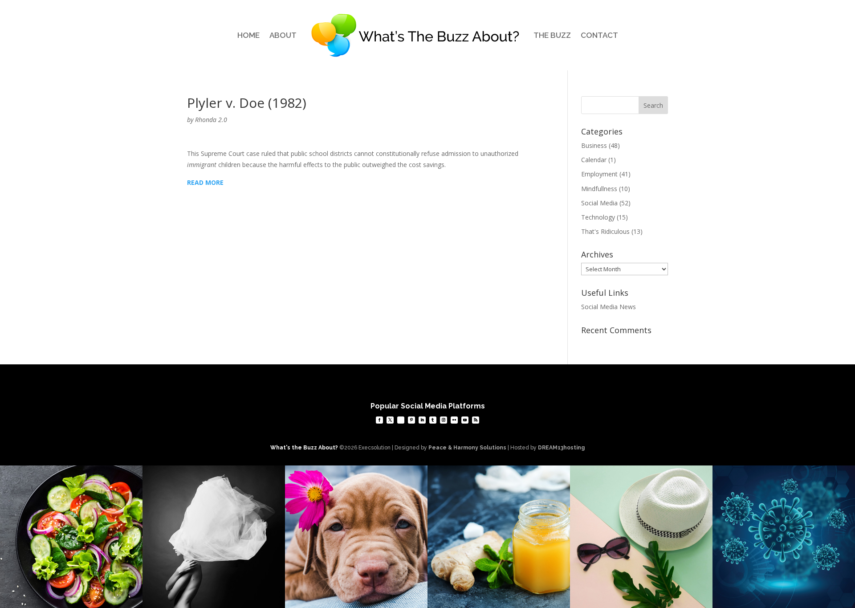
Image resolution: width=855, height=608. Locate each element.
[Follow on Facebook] (379, 420)
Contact (599, 35)
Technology (598, 217)
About (283, 35)
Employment (599, 174)
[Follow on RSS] (475, 420)
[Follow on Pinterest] (411, 420)
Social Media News (608, 306)
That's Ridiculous (605, 231)
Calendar (594, 159)
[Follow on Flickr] (454, 420)
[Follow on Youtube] (464, 420)
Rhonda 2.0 (211, 119)
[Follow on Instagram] (443, 420)
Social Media (599, 203)
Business (594, 145)
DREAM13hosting (561, 448)
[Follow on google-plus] (400, 420)
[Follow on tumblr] (432, 420)
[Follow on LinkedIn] (422, 420)
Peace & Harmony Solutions (467, 448)
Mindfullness (599, 188)
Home (248, 35)
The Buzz (552, 35)
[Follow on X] (390, 420)
